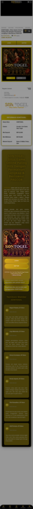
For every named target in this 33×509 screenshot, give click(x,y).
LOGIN (17, 260)
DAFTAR (16, 266)
